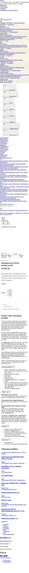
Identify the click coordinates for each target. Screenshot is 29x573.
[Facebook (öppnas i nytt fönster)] (1, 556)
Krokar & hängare (22, 36)
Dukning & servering (21, 45)
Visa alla (2, 161)
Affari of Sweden (5, 260)
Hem (1, 213)
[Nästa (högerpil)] (26, 287)
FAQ (4, 533)
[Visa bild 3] (15, 255)
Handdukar (10, 60)
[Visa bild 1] (3, 255)
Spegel (26, 210)
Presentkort (6, 528)
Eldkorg (2, 67)
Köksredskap (11, 46)
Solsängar (2, 76)
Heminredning (3, 162)
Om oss (5, 525)
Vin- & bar (24, 46)
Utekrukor (9, 69)
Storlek (3, 293)
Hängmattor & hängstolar (17, 75)
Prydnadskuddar (4, 61)
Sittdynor (11, 61)
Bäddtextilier (3, 60)
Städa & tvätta (10, 39)
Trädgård (25, 161)
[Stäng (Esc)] (23, 2)
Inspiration (3, 8)
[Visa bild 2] (9, 255)
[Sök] (1, 19)
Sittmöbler (2, 54)
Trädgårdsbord (9, 76)
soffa (15, 348)
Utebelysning (3, 69)
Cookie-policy (6, 560)
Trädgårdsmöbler (10, 54)
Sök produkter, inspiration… (7, 204)
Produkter (5, 7)
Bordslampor (11, 29)
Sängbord (5, 52)
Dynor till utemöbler (5, 75)
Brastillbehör (7, 36)
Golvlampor (18, 29)
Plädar (21, 60)
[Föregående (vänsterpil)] (3, 287)
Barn (13, 210)
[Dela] (20, 2)
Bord (1, 52)
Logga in (7, 19)
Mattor (20, 38)
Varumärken (10, 23)
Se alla (7, 27)
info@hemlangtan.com (6, 541)
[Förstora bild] (24, 229)
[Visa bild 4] (21, 255)
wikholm (10, 210)
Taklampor (2, 30)
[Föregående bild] (3, 223)
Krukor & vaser (4, 38)
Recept (21, 161)
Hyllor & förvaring (13, 52)
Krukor (2, 82)
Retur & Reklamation (8, 534)
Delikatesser (3, 45)
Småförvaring (3, 39)
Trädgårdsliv (11, 67)
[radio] (10, 290)
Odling (6, 67)
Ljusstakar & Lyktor (13, 38)
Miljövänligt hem (9, 161)
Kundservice (3, 5)
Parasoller (26, 75)
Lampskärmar (25, 29)
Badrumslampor (4, 29)
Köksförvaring (3, 46)
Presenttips (16, 161)
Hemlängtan (7, 342)
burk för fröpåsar (19, 210)
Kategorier (3, 23)
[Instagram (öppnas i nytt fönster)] (3, 556)
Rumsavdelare (21, 52)
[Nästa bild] (8, 223)
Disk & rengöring (11, 45)
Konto (4, 530)
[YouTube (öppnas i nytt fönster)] (6, 556)
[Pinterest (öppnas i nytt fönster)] (5, 556)
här (26, 444)
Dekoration (14, 36)
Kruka (1, 210)
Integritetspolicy (7, 562)
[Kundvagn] (10, 19)
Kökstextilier (18, 46)
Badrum (2, 36)
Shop (4, 213)
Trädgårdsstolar (17, 76)
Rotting (5, 210)
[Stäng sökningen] (1, 209)
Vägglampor (9, 30)
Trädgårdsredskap (19, 67)
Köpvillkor (6, 527)
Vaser (5, 82)
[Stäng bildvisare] (3, 218)
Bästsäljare (22, 23)
